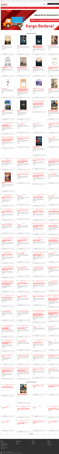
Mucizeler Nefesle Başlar (52, 421)
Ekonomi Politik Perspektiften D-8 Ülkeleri (39, 369)
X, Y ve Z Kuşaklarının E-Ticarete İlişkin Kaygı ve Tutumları (38, 342)
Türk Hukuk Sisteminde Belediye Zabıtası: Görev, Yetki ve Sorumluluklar (22, 240)
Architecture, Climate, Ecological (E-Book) (7, 111)
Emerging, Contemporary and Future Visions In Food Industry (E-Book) (8, 212)
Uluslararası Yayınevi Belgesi (4, 447)
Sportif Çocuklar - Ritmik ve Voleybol (22, 297)
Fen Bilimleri (17, 7)
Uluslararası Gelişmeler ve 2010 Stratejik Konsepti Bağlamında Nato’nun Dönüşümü (22, 161)
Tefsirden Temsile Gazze (52, 174)
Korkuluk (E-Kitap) (51, 253)
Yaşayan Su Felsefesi (5, 421)
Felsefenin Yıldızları (51, 138)
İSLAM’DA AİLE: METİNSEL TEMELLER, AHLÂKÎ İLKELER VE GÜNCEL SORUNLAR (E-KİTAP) (53, 240)
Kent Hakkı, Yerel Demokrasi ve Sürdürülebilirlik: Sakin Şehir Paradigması (7, 240)
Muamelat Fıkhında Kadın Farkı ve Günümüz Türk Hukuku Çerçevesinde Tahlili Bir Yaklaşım (23, 370)
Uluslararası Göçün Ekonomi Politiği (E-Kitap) (39, 160)
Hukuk (3, 7)
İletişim (54, 7)
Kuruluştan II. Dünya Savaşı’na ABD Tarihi (39, 297)
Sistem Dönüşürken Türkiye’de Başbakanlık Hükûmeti (7, 161)
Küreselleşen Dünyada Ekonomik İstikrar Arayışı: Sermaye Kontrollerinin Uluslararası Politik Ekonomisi (7, 371)
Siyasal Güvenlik (51, 195)
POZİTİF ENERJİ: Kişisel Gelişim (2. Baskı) (23, 210)
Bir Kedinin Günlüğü (20, 253)
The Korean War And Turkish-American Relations (38, 147)
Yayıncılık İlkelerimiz (3, 443)
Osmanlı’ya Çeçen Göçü (21, 341)
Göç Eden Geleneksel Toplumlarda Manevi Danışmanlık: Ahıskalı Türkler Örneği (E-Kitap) (7, 283)
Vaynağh (49, 341)
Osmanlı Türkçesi (5, 407)
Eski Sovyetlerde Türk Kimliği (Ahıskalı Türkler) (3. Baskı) (38, 197)
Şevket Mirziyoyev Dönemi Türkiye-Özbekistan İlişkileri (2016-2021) (23, 283)
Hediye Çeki (33, 443)
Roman (43, 7)
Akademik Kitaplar (7, 7)
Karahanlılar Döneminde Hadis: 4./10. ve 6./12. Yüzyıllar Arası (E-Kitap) (7, 255)
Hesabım (48, 442)
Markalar (33, 442)
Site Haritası (17, 444)
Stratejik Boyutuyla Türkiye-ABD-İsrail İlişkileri (7, 67)
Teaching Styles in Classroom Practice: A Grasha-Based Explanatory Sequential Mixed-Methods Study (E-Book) (38, 46)
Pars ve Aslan (19, 45)
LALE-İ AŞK (34, 326)
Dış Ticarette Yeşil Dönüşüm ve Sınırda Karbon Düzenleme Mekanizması (53, 68)
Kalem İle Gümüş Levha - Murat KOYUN (38, 386)
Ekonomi (36, 7)
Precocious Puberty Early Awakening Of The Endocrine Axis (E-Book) (7, 197)
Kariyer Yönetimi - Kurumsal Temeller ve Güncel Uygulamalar (7, 297)
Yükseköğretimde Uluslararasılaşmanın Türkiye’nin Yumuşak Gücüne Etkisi (7, 125)
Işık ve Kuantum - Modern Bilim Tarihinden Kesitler (38, 67)
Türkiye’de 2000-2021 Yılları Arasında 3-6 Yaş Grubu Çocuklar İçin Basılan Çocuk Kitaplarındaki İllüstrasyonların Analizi (38, 314)
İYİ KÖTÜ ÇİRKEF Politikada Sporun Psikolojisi (39, 422)
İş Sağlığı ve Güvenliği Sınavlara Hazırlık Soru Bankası (38, 240)
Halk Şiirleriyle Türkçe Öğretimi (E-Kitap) (23, 174)
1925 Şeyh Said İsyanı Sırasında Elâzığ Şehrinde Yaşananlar (22, 67)
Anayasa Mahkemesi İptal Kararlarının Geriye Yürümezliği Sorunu (53, 409)
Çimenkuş (34, 407)
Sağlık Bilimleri (22, 7)
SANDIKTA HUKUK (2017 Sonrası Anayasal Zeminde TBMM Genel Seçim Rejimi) (38, 226)
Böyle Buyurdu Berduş (52, 45)
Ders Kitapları (13, 7)
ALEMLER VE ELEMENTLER (6, 311)
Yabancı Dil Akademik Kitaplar (30, 7)
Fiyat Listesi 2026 (3, 448)
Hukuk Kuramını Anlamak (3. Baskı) (23, 355)
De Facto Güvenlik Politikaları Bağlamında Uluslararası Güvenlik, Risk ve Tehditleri (38, 176)
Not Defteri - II (51, 326)
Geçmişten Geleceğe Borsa (21, 267)
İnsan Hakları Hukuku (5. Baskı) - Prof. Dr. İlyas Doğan (22, 423)
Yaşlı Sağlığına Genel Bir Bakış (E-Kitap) (7, 183)
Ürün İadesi (17, 443)
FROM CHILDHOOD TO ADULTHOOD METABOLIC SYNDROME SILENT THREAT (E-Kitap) (8, 269)
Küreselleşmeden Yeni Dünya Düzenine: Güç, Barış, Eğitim (53, 111)
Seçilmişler (19, 224)
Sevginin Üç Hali (4, 88)
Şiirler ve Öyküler (20, 123)
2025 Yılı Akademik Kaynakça (4, 444)
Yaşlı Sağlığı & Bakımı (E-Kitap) (38, 267)
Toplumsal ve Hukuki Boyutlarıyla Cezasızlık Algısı (23, 138)
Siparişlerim (48, 443)
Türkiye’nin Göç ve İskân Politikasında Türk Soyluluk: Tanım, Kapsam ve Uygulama (39, 255)
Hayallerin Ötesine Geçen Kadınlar (38, 355)
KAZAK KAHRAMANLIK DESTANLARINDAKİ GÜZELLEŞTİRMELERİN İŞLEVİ (6, 328)
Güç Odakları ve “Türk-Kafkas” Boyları (22, 111)
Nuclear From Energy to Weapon (23, 311)
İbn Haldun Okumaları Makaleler (7, 224)
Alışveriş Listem (49, 444)
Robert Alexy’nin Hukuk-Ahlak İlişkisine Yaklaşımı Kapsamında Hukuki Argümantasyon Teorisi (38, 104)
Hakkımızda (2, 442)
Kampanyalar (33, 444)
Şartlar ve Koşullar (3, 446)
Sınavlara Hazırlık (47, 7)
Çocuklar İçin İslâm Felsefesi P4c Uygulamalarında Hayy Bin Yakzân (7, 387)
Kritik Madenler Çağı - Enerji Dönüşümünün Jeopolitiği (53, 226)
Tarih (51, 7)
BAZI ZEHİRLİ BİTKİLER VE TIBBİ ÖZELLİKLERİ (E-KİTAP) (22, 328)
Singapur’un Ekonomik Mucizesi (38, 88)
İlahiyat (40, 7)
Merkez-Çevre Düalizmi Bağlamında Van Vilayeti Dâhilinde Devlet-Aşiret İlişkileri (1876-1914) (8, 140)
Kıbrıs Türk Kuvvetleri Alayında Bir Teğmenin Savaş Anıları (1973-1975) (39, 283)
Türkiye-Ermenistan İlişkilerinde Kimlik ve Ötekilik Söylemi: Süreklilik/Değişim (7, 343)
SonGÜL (3, 45)
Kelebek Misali (19, 195)
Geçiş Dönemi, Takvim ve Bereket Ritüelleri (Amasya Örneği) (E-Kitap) (38, 212)
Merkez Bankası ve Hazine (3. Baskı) (7, 356)
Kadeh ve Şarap (35, 123)
